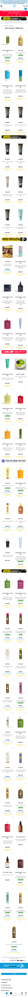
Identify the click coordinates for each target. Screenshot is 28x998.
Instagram (22, 995)
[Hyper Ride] (13, 6)
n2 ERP (16, 958)
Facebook (26, 995)
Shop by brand (5, 990)
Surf (2, 25)
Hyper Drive (11, 995)
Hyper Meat (15, 995)
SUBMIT (14, 973)
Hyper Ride (7, 995)
